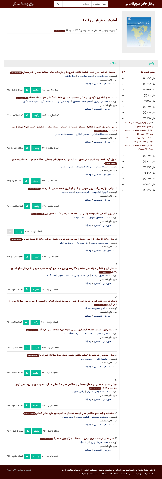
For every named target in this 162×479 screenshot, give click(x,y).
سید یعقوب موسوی (99, 243)
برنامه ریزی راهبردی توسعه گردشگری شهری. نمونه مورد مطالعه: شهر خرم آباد (70, 330)
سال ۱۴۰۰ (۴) (149, 101)
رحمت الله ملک (71, 333)
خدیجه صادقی (101, 167)
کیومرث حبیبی (82, 192)
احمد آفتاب (51, 275)
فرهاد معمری (67, 417)
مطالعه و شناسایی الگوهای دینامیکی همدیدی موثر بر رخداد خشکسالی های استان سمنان (65, 97)
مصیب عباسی (102, 333)
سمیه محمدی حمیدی (98, 217)
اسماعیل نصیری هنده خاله (96, 308)
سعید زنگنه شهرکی (100, 134)
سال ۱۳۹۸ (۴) (149, 112)
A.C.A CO (11, 470)
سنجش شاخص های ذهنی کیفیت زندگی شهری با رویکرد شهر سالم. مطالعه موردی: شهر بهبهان (63, 72)
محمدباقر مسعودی (99, 417)
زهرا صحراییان (82, 243)
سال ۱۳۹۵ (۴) (149, 161)
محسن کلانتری (82, 134)
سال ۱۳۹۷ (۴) (149, 118)
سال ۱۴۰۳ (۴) (149, 84)
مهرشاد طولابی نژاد (84, 167)
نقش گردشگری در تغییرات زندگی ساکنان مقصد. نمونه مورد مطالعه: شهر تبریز (71, 355)
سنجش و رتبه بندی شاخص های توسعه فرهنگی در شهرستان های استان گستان (68, 413)
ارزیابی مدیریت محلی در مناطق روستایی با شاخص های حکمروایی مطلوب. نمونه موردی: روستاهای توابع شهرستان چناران (66, 386)
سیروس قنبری (66, 167)
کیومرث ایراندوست (99, 192)
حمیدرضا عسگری (30, 101)
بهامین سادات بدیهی (64, 134)
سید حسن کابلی (63, 101)
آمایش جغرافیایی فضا (100, 20)
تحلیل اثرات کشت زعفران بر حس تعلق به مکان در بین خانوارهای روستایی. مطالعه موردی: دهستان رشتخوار (64, 161)
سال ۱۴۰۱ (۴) (149, 95)
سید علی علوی (101, 76)
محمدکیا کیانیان (101, 101)
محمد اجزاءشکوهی (99, 442)
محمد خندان (68, 192)
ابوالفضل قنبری (101, 359)
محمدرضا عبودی (85, 76)
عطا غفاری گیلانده (100, 275)
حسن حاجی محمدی (82, 101)
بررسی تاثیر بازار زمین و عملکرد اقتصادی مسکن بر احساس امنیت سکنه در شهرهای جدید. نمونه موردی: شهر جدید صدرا (64, 128)
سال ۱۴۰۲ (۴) (149, 89)
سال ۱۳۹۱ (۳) (149, 184)
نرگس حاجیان (78, 391)
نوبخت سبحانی (79, 217)
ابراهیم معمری (82, 417)
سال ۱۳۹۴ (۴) (149, 167)
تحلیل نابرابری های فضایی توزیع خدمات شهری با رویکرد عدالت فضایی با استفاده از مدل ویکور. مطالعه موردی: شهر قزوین (63, 302)
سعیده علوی (63, 275)
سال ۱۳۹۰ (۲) (149, 190)
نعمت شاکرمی (87, 333)
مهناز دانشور (70, 76)
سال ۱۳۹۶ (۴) (149, 156)
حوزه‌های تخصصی (102, 83)
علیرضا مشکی (47, 101)
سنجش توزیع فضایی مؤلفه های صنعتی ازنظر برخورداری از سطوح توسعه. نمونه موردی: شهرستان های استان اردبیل (64, 270)
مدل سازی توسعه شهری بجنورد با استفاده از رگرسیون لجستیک (77, 438)
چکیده (36, 90)
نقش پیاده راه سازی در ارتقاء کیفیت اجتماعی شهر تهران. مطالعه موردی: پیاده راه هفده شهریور (62, 239)
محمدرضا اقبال (66, 243)
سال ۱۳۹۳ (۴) (149, 173)
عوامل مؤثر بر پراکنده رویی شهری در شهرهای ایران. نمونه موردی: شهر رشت (71, 188)
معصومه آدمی (86, 359)
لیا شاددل (84, 442)
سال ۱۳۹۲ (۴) (149, 178)
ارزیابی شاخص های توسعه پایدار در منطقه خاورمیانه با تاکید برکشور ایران (73, 213)
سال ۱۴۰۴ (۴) (149, 78)
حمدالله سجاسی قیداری (97, 391)
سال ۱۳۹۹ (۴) (149, 107)
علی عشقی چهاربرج (80, 275)
